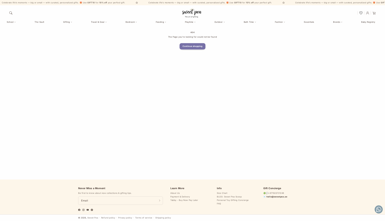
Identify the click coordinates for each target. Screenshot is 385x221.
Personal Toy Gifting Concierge (233, 200)
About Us (175, 193)
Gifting (66, 22)
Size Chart (222, 193)
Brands (336, 22)
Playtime (189, 22)
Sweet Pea (92, 217)
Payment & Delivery (180, 196)
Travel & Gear (98, 22)
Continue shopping (192, 46)
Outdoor (218, 22)
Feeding (160, 22)
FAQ (219, 203)
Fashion (279, 22)
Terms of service (143, 217)
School (10, 22)
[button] (11, 13)
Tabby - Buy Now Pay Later (184, 200)
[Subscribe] (159, 200)
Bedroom (130, 22)
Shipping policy (163, 217)
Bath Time (249, 22)
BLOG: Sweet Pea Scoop (229, 196)
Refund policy (108, 217)
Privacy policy (125, 217)
